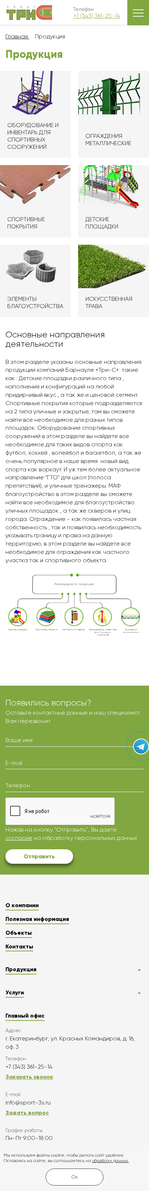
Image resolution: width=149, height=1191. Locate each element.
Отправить (39, 856)
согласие (18, 837)
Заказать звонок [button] (29, 1076)
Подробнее (35, 114)
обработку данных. (110, 1160)
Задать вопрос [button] (27, 1112)
